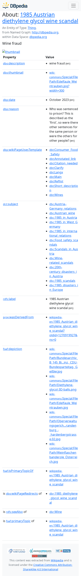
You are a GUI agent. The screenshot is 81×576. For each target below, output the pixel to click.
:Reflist (56, 181)
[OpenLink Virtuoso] (16, 550)
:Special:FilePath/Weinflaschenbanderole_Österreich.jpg (63, 453)
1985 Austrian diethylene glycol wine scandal (40, 17)
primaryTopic (18, 521)
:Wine (55, 512)
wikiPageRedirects (22, 493)
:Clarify (56, 168)
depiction (12, 349)
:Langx (56, 172)
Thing (32, 28)
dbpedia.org (38, 37)
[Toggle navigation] (73, 5)
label (9, 299)
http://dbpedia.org (45, 32)
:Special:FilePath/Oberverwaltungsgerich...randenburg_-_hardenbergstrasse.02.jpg (63, 425)
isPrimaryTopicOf (18, 471)
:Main (55, 177)
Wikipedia (57, 560)
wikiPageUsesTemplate (22, 150)
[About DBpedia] (14, 6)
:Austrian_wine (62, 213)
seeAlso (14, 512)
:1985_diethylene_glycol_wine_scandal (63, 498)
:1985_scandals (62, 281)
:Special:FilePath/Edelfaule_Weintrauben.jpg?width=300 (63, 82)
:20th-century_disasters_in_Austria (63, 271)
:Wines (56, 195)
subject (10, 204)
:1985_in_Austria (63, 217)
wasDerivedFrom (18, 317)
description (14, 63)
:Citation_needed (63, 163)
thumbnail (13, 72)
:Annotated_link (62, 159)
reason (11, 109)
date (9, 100)
